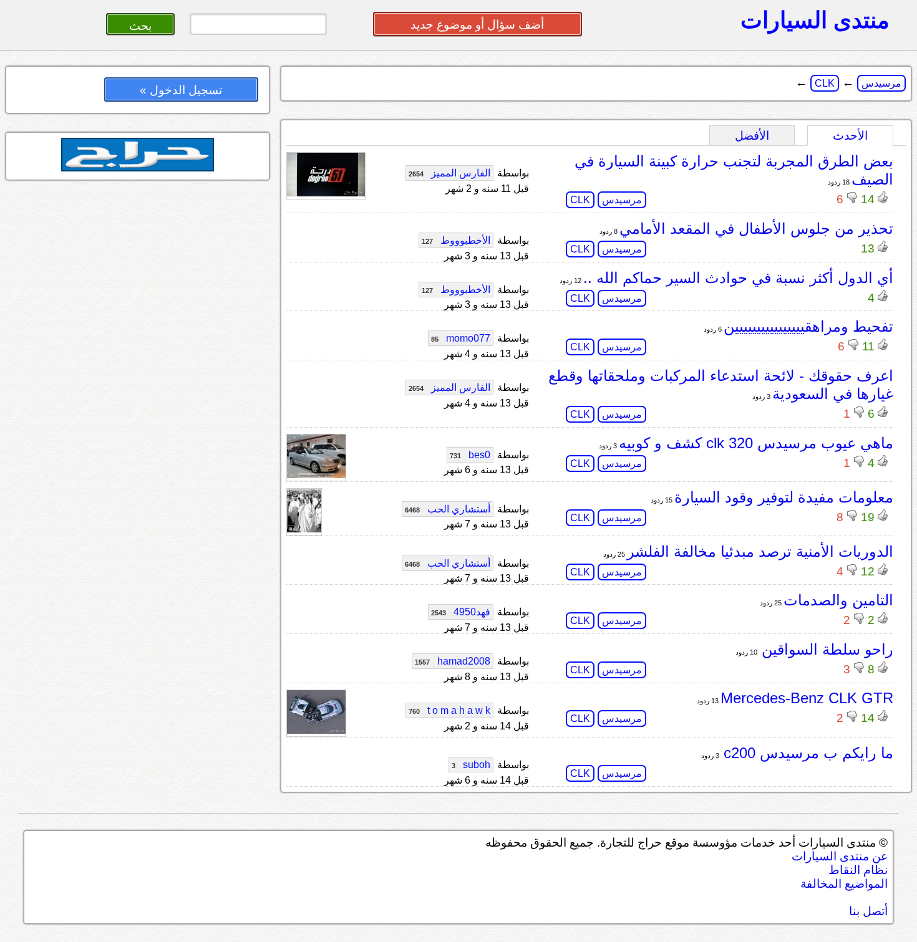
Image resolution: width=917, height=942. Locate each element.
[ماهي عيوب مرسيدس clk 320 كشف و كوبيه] (316, 474)
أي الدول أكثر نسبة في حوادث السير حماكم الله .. (738, 277)
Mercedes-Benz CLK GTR (806, 698)
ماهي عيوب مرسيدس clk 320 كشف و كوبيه (756, 443)
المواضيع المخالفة (844, 883)
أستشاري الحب (447, 509)
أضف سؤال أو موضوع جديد (477, 24)
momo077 (460, 338)
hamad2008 (452, 661)
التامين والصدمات (838, 600)
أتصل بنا (868, 911)
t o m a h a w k (449, 710)
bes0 (470, 454)
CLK (825, 83)
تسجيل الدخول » (181, 90)
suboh (471, 764)
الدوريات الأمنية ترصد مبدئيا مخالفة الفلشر (760, 551)
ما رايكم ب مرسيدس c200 (806, 752)
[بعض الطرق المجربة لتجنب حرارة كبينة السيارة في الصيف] (326, 193)
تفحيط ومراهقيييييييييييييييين (808, 326)
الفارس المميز (449, 173)
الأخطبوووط (456, 240)
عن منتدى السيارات (840, 856)
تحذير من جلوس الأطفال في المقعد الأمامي (756, 228)
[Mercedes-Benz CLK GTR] (316, 730)
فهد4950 (460, 612)
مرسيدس (881, 83)
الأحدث (850, 135)
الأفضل (752, 135)
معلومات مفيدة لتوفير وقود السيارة (783, 497)
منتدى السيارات (815, 20)
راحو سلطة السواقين (825, 649)
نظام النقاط (858, 870)
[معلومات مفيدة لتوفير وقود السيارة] (304, 529)
